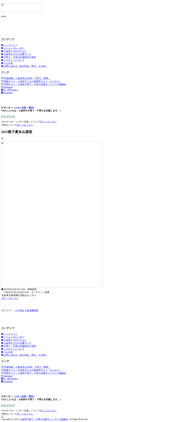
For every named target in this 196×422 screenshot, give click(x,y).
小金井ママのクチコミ (15, 51)
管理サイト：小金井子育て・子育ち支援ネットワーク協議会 (34, 84)
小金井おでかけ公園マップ (17, 54)
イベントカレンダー (13, 48)
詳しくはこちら (48, 122)
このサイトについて (13, 60)
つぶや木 (8, 63)
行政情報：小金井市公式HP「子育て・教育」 (27, 78)
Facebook (8, 92)
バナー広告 (20, 107)
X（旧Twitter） (11, 90)
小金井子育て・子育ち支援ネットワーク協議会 (44, 419)
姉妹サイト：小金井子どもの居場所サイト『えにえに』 (32, 81)
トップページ (10, 45)
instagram (7, 87)
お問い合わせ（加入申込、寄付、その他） (25, 66)
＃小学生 (19, 310)
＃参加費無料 (31, 310)
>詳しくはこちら (10, 298)
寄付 (31, 107)
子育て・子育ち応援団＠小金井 (19, 57)
